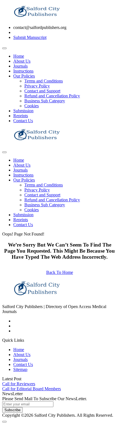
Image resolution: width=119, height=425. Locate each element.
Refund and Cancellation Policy (52, 95)
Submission (23, 110)
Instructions (23, 71)
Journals (20, 66)
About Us (21, 61)
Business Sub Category (44, 100)
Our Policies (24, 76)
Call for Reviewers (18, 383)
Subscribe (12, 410)
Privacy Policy (37, 86)
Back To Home (59, 272)
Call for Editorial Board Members (31, 388)
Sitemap (20, 369)
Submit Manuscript (29, 37)
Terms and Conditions (43, 81)
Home (18, 56)
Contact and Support (42, 91)
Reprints (20, 115)
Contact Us (23, 120)
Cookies (31, 105)
